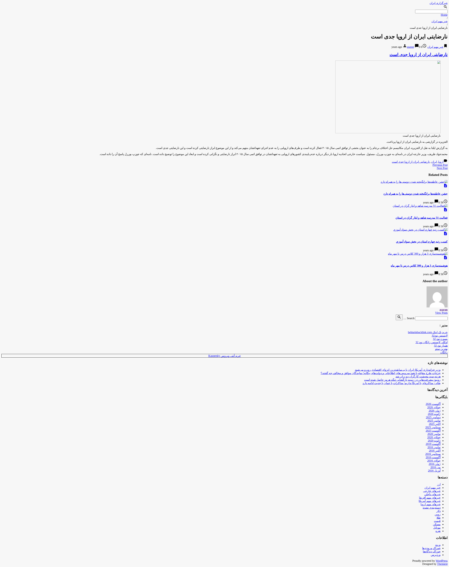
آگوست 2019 (433, 443)
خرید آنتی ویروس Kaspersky (224, 355)
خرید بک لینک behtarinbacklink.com (428, 332)
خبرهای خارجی (432, 490)
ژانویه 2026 (434, 413)
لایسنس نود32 (440, 335)
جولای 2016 (434, 460)
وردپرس (436, 554)
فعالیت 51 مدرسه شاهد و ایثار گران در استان (422, 217)
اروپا (440, 161)
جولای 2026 (434, 407)
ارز (439, 484)
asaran (410, 46)
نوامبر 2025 (434, 420)
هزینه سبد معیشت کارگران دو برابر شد (418, 376)
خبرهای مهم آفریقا (430, 497)
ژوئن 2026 (435, 410)
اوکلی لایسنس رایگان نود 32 (432, 342)
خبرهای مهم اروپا (431, 504)
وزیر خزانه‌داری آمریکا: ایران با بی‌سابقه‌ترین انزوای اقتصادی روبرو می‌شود (398, 369)
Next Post (442, 168)
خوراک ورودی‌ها (431, 548)
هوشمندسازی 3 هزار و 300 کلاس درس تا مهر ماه (419, 265)
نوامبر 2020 (434, 433)
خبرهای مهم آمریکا (430, 500)
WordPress (442, 560)
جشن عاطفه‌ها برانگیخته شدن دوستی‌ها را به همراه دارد (415, 193)
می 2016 (435, 467)
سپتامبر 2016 (433, 453)
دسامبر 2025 (433, 417)
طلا (439, 517)
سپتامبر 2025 (433, 427)
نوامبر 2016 (434, 447)
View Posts (441, 312)
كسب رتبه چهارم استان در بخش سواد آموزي (422, 241)
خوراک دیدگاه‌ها (432, 551)
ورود (438, 544)
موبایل (437, 527)
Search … (408, 318)
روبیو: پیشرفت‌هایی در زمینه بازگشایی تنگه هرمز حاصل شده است (402, 379)
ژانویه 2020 (434, 440)
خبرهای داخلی (432, 494)
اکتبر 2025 (435, 423)
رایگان (444, 352)
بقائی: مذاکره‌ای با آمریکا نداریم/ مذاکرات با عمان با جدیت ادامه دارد (402, 383)
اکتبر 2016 (435, 450)
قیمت (437, 520)
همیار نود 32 (441, 345)
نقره (438, 530)
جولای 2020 (434, 437)
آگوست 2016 (433, 457)
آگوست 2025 (433, 430)
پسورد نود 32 (440, 338)
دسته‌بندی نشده (432, 507)
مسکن (437, 524)
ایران (434, 161)
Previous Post (440, 164)
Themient (442, 563)
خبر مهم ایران (439, 21)
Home (444, 14)
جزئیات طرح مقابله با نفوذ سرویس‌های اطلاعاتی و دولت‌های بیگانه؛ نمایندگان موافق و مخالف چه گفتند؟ (381, 373)
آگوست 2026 (433, 403)
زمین (438, 514)
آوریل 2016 (434, 470)
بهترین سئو (441, 348)
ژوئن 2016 (435, 463)
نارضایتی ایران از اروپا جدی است (419, 54)
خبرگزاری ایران (439, 3)
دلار (438, 510)
